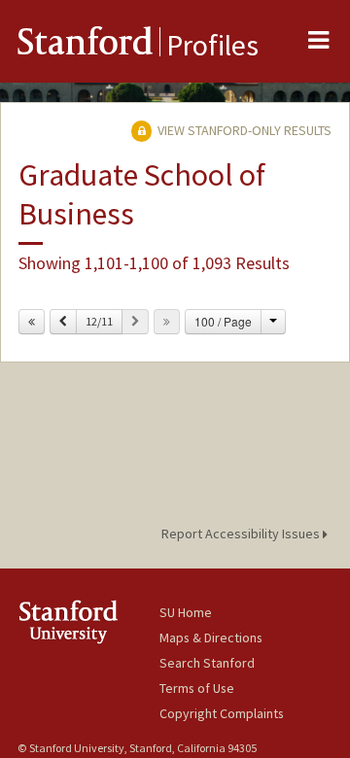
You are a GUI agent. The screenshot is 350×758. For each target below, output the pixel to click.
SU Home (185, 612)
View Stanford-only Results (243, 130)
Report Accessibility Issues (242, 533)
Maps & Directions (210, 637)
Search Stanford (207, 663)
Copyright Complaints (221, 713)
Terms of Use (196, 688)
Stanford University (88, 621)
